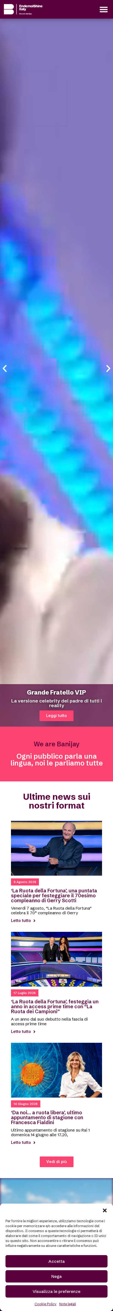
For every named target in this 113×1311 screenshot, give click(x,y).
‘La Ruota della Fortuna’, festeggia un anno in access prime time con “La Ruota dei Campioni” (54, 1006)
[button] (105, 1210)
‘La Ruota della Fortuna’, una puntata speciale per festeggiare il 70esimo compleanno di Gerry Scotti (54, 895)
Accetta (57, 1261)
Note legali (67, 1304)
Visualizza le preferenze (56, 1291)
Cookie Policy (45, 1304)
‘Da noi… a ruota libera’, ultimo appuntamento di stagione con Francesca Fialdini (47, 1117)
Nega (56, 1276)
